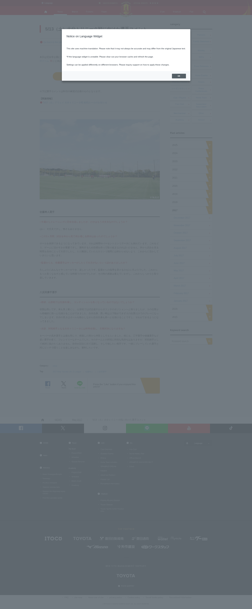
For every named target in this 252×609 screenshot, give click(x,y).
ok (179, 76)
